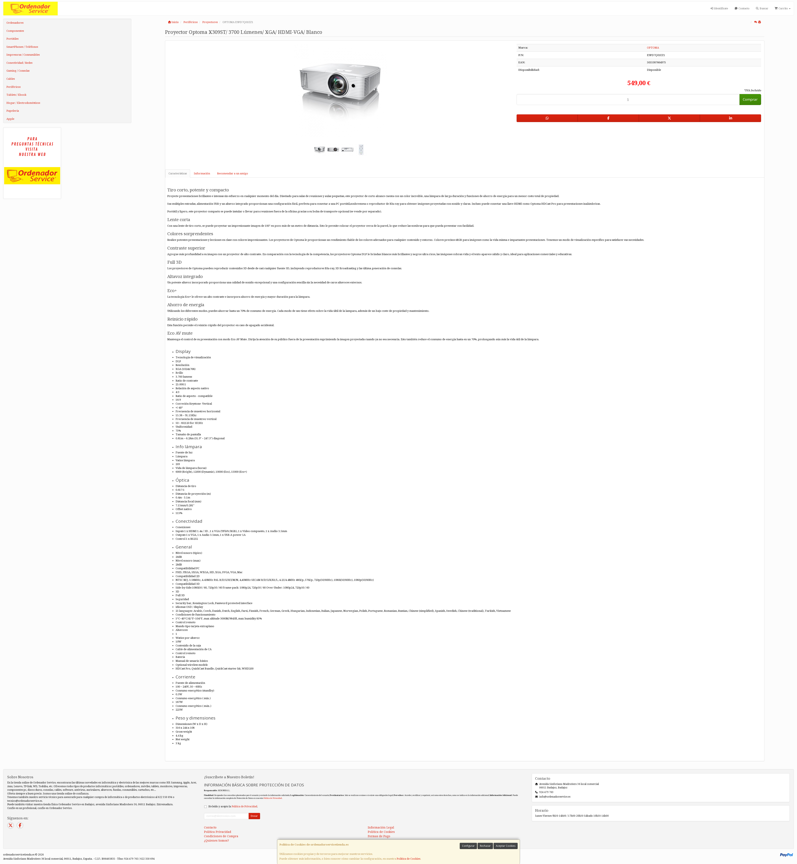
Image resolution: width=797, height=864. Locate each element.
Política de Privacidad (273, 798)
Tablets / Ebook (16, 94)
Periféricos (13, 86)
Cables (10, 78)
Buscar (763, 8)
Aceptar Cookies (505, 846)
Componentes (15, 30)
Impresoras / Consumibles (23, 54)
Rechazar (485, 846)
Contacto (743, 8)
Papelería (12, 110)
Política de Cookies (408, 858)
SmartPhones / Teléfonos (22, 46)
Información (202, 173)
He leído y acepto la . (233, 806)
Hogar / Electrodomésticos (23, 102)
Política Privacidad (217, 831)
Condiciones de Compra (221, 836)
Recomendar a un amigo (232, 173)
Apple (10, 118)
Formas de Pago (379, 836)
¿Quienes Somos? (216, 840)
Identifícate (720, 8)
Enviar (254, 816)
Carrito (783, 8)
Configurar (468, 846)
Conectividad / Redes (19, 62)
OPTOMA (653, 47)
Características (178, 173)
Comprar (750, 99)
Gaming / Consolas (17, 70)
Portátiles (12, 38)
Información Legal (381, 827)
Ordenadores (14, 22)
